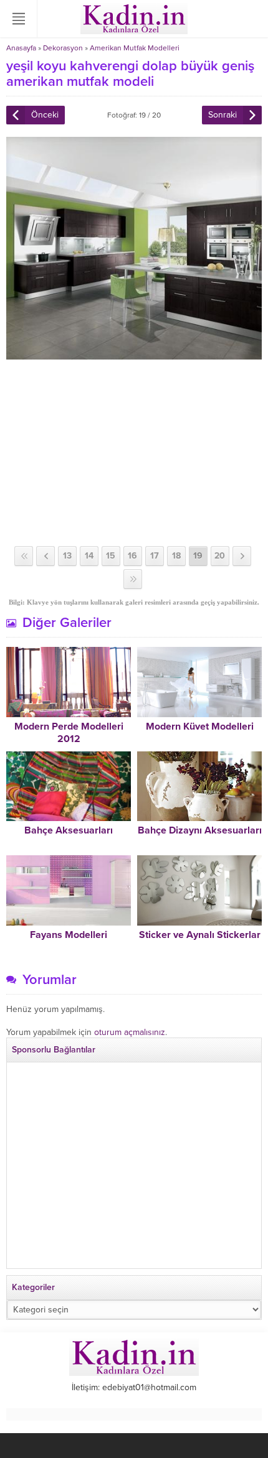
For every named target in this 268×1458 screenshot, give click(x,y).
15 (110, 555)
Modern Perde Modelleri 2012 (68, 732)
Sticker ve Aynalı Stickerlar (200, 935)
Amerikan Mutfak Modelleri (134, 48)
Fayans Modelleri (68, 935)
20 (219, 555)
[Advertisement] (134, 453)
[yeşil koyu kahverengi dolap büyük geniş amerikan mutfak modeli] (134, 354)
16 (132, 555)
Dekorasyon (63, 48)
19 (198, 555)
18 (176, 555)
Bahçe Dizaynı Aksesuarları (200, 830)
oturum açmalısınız (129, 1032)
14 (89, 555)
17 (154, 555)
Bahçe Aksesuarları (68, 830)
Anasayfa (21, 48)
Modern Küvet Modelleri (200, 726)
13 (67, 555)
